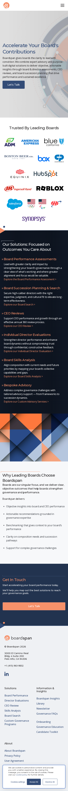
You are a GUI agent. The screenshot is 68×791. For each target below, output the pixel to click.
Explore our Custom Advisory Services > (26, 401)
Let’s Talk (13, 84)
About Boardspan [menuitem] (14, 750)
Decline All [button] (50, 781)
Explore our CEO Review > (18, 326)
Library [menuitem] (40, 703)
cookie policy (22, 775)
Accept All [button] (34, 781)
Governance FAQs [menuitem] (47, 713)
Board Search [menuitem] (12, 715)
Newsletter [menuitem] (43, 708)
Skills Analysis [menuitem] (12, 710)
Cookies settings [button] (18, 781)
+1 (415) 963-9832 (13, 665)
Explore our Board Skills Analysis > (23, 376)
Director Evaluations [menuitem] (16, 700)
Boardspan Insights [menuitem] (48, 698)
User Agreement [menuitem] (14, 760)
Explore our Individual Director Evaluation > (28, 351)
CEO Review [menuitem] (11, 705)
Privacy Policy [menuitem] (12, 755)
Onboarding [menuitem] (43, 722)
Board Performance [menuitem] (16, 695)
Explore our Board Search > (19, 304)
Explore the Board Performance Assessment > (30, 279)
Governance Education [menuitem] (50, 727)
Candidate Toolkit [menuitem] (47, 732)
